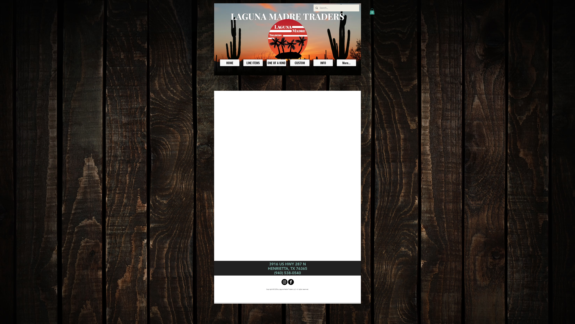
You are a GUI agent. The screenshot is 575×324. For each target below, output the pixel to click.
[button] (372, 11)
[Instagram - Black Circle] (285, 282)
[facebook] (291, 282)
